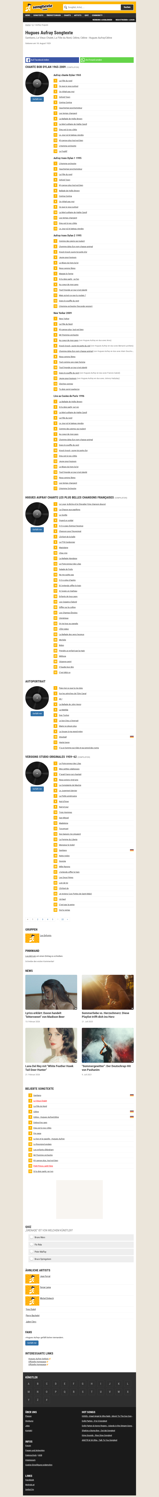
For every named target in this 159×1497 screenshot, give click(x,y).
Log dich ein (30, 956)
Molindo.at (29, 1485)
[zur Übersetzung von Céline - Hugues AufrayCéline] (132, 1117)
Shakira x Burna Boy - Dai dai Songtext (98, 1430)
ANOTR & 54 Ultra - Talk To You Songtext (99, 1440)
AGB (40, 1455)
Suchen (127, 7)
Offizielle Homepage (37, 1362)
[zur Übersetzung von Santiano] (132, 850)
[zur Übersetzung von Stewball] (132, 736)
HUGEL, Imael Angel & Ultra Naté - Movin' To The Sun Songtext (109, 1416)
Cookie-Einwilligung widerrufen (38, 1465)
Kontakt (28, 1430)
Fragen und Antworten (35, 1450)
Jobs (27, 1426)
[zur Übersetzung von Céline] (132, 1111)
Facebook (29, 1480)
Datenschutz (30, 1455)
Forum (28, 1445)
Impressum (30, 1460)
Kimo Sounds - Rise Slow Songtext (97, 1435)
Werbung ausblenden (102, 20)
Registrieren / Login (125, 20)
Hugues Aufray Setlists (38, 1359)
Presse (28, 1416)
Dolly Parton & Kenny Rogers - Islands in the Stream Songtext (108, 1426)
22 (62, 919)
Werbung (29, 1421)
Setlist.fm (29, 1489)
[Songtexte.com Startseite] (40, 7)
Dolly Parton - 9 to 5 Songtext (94, 1421)
